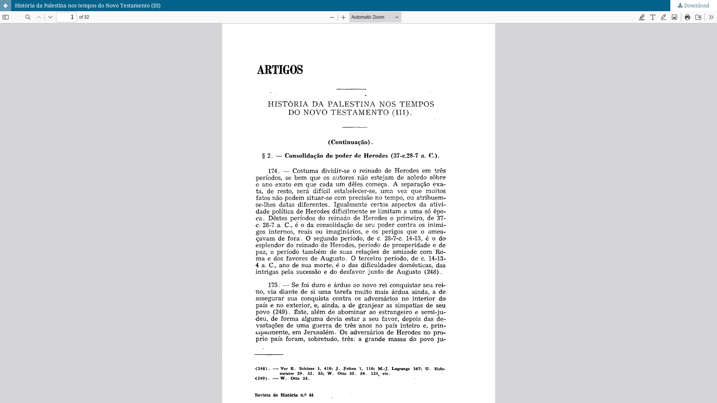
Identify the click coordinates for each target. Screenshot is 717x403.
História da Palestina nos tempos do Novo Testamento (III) (88, 5)
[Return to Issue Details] (5, 5)
